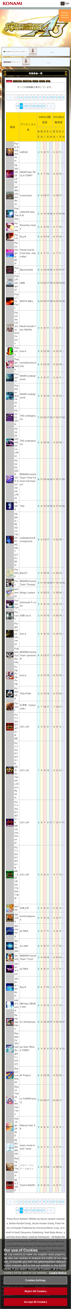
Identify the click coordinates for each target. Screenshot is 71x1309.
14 (17, 106)
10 (51, 97)
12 (59, 97)
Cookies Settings (35, 1280)
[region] (35, 1274)
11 (55, 97)
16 (25, 106)
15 (21, 106)
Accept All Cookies (35, 1301)
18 (32, 106)
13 (63, 97)
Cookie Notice (57, 1272)
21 (44, 106)
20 (40, 106)
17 (29, 106)
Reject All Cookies (35, 1291)
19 (36, 106)
